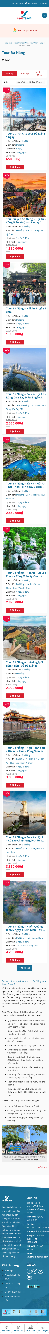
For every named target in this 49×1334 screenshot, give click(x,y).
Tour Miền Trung (36, 43)
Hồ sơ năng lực (32, 3)
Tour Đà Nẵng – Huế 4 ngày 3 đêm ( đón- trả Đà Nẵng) (24, 663)
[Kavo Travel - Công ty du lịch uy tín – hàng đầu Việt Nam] (24, 15)
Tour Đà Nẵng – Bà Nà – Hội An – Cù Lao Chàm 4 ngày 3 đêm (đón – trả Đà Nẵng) (25, 838)
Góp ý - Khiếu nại (13, 1291)
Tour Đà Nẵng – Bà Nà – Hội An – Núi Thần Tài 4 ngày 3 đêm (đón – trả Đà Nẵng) (25, 485)
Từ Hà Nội (24, 73)
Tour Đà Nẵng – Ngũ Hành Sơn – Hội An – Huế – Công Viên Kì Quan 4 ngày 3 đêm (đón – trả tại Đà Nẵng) (25, 749)
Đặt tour (15, 166)
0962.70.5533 (33, 1227)
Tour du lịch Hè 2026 (27, 30)
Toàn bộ (9, 73)
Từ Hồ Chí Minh (39, 73)
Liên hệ (44, 3)
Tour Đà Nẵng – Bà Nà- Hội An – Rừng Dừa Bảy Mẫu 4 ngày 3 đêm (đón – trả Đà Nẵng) (26, 395)
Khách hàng (19, 3)
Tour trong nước (20, 43)
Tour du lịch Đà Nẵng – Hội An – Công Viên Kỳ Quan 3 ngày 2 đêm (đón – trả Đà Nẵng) (26, 220)
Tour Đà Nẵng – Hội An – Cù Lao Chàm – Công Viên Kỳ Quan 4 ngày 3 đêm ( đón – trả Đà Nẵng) (26, 574)
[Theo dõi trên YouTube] (29, 1277)
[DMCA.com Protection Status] (34, 1286)
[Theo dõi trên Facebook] (29, 1271)
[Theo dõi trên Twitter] (40, 1271)
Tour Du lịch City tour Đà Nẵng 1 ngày (25, 135)
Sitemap (9, 1270)
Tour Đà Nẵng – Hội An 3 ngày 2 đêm (26, 310)
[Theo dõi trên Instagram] (35, 1271)
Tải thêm (24, 967)
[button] (44, 15)
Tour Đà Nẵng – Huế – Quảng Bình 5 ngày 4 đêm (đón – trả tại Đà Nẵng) (24, 928)
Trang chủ (8, 43)
